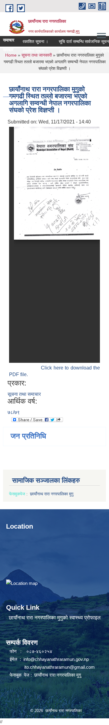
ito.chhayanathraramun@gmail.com (59, 667)
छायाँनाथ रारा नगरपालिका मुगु (52, 493)
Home (11, 55)
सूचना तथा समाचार (24, 394)
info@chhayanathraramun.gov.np (56, 659)
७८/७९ (14, 412)
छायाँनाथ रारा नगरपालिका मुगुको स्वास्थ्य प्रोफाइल (55, 618)
